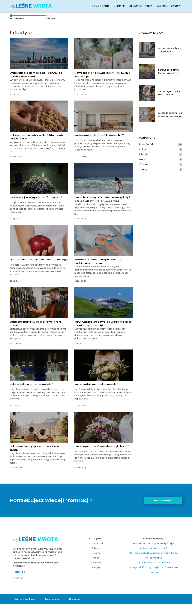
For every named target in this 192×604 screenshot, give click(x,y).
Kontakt (18, 578)
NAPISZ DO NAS (163, 500)
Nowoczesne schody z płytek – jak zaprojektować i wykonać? (169, 50)
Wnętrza (162, 5)
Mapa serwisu (52, 599)
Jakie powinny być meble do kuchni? (99, 135)
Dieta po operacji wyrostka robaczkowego (39, 259)
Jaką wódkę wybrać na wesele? (31, 384)
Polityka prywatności (25, 599)
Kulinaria (119, 5)
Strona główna (17, 18)
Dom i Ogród (100, 5)
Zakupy (176, 5)
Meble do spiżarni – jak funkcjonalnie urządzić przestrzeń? (170, 114)
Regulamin (75, 599)
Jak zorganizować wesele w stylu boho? (101, 446)
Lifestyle (135, 5)
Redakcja (19, 572)
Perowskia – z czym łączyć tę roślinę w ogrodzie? (168, 71)
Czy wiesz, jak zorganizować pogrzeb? (36, 197)
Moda (149, 5)
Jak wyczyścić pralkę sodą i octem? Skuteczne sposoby (169, 93)
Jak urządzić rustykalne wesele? (96, 384)
